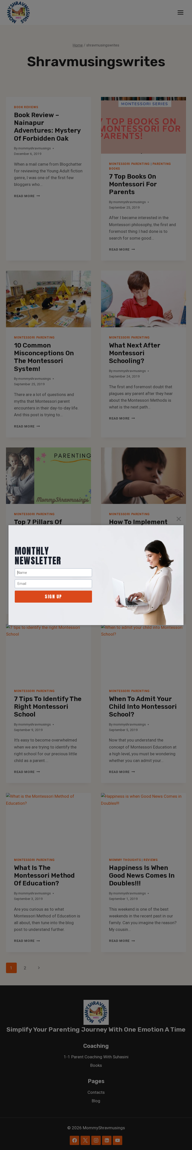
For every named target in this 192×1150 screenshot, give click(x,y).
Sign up (53, 596)
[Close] (179, 519)
